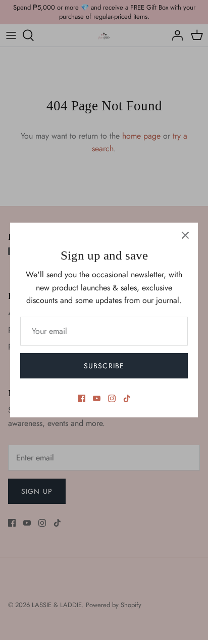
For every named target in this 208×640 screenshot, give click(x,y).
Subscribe (104, 366)
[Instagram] (112, 398)
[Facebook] (81, 398)
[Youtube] (96, 398)
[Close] (185, 235)
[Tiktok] (127, 398)
